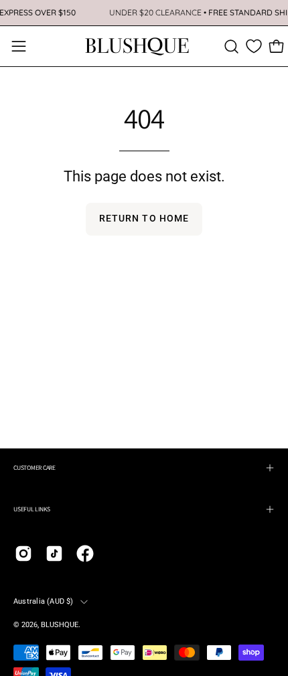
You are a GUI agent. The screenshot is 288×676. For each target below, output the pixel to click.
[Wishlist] (254, 46)
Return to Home (144, 218)
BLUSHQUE (59, 624)
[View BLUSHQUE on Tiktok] (54, 553)
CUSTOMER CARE (34, 467)
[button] (231, 46)
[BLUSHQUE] (137, 46)
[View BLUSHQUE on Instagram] (23, 553)
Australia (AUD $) (43, 601)
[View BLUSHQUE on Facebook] (85, 553)
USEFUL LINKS (31, 509)
